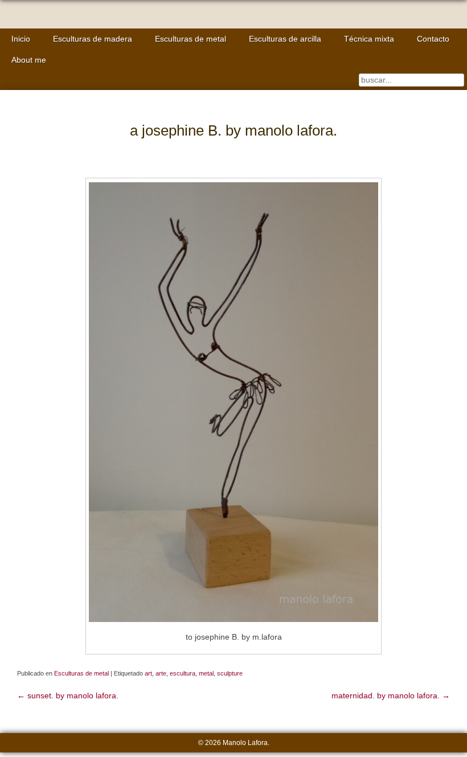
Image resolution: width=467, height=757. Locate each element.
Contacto (433, 39)
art (148, 673)
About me (28, 60)
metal (206, 673)
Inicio (20, 39)
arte (160, 673)
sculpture (230, 673)
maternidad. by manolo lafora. (390, 695)
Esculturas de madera (92, 39)
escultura (182, 673)
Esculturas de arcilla (285, 39)
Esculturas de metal (190, 39)
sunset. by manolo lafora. (67, 695)
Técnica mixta (369, 39)
